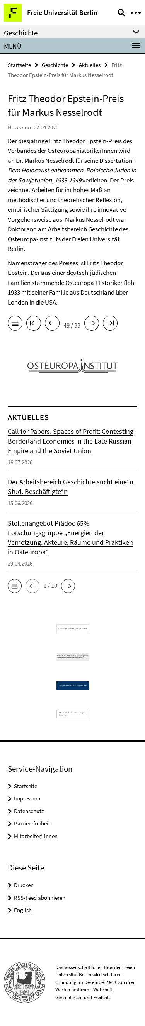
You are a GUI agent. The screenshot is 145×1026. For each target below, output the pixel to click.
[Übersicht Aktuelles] (15, 324)
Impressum (27, 798)
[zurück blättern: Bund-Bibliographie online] (52, 324)
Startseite (19, 65)
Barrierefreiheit (32, 823)
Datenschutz (29, 811)
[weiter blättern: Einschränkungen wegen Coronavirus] (91, 324)
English (23, 910)
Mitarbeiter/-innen (36, 836)
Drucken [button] (24, 885)
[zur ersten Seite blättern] (33, 324)
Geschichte (55, 65)
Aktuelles (90, 65)
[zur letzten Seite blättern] (110, 324)
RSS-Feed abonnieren (39, 897)
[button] (15, 586)
